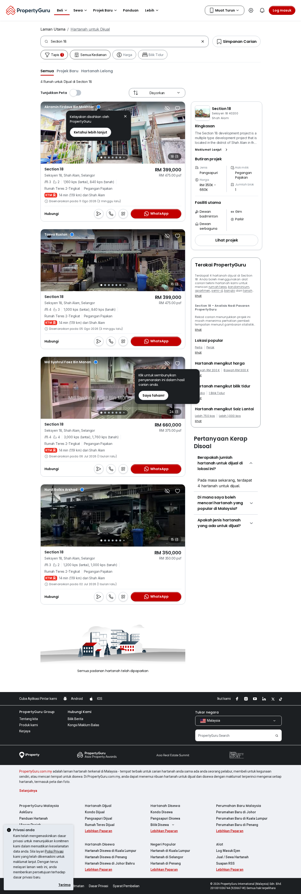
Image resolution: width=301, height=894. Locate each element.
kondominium (239, 287)
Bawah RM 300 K (236, 370)
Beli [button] (60, 10)
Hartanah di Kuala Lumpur (170, 851)
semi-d (217, 291)
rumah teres (218, 287)
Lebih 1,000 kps (230, 416)
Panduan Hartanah (33, 818)
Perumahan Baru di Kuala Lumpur (242, 818)
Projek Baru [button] (103, 10)
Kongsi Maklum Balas (83, 725)
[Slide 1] (101, 157)
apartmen (202, 291)
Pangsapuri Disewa (165, 818)
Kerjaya (24, 731)
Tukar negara (207, 712)
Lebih (149, 10)
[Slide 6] (120, 157)
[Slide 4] (113, 157)
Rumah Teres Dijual (100, 825)
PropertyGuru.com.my (35, 771)
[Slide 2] (105, 157)
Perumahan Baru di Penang (237, 825)
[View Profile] (72, 107)
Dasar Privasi (98, 886)
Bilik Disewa (159, 825)
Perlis (198, 347)
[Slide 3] (109, 157)
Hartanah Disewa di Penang (106, 857)
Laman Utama (52, 29)
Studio (200, 393)
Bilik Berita (75, 719)
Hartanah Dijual (98, 805)
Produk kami (28, 725)
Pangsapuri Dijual (98, 818)
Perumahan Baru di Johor (236, 812)
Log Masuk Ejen (228, 851)
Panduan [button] (131, 10)
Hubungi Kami (79, 711)
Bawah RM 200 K (207, 370)
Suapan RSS (225, 863)
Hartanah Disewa (165, 805)
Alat (219, 844)
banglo (229, 291)
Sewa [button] (78, 10)
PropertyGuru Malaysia (39, 805)
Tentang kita (28, 719)
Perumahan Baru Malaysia (238, 805)
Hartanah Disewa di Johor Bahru (110, 863)
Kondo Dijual (95, 812)
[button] (47, 71)
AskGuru (25, 812)
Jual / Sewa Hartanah (232, 857)
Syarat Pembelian (126, 886)
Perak (210, 347)
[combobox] (125, 41)
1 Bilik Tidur (217, 393)
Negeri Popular (163, 844)
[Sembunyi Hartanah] (167, 108)
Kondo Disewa (161, 812)
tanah (247, 291)
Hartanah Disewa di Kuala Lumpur (110, 851)
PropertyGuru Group (37, 711)
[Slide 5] (116, 157)
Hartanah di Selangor (166, 857)
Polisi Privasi (54, 851)
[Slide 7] (123, 157)
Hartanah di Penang (165, 863)
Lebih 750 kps (205, 416)
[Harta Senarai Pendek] (177, 108)
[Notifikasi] (262, 10)
